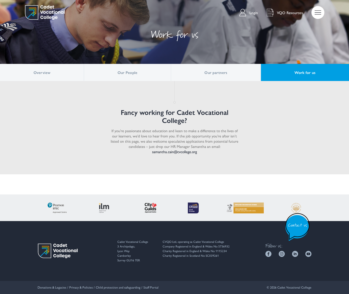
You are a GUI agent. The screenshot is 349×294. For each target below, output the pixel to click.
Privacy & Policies (81, 287)
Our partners (215, 72)
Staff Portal (151, 287)
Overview (42, 72)
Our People (128, 72)
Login (253, 12)
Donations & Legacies (52, 287)
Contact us (297, 225)
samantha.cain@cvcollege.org (174, 151)
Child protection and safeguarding (118, 287)
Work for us (305, 72)
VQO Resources (290, 12)
